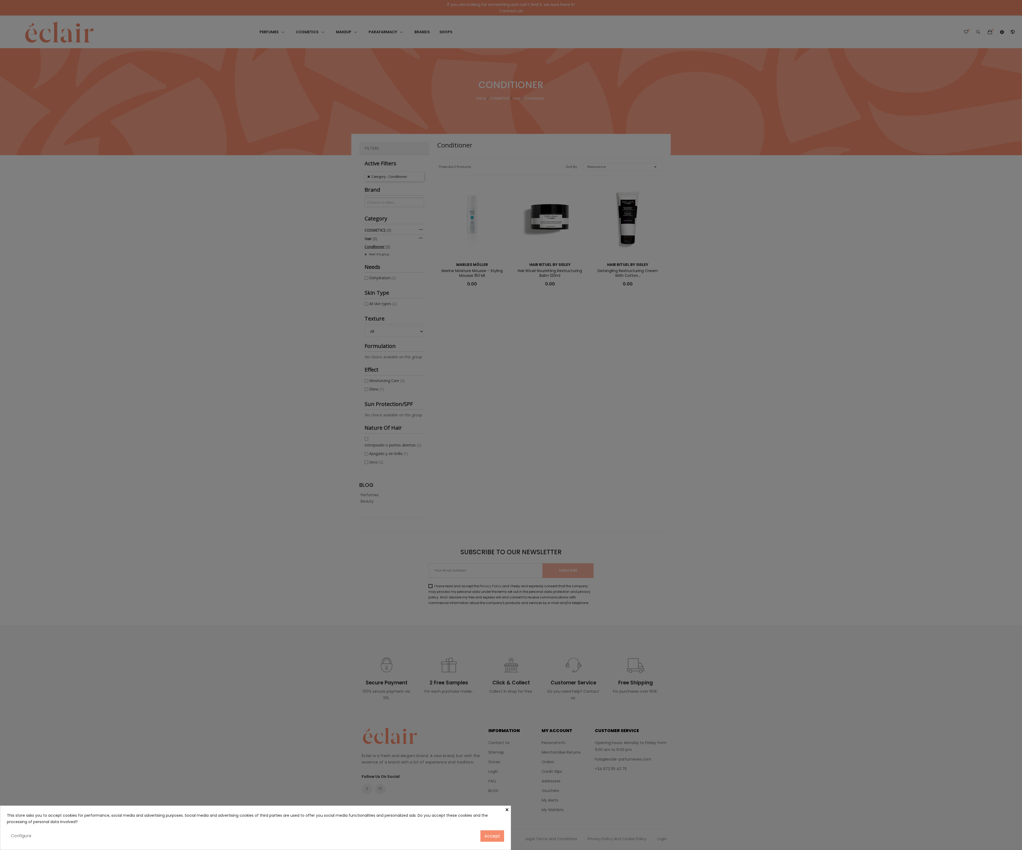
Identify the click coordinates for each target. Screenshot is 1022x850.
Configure (21, 836)
